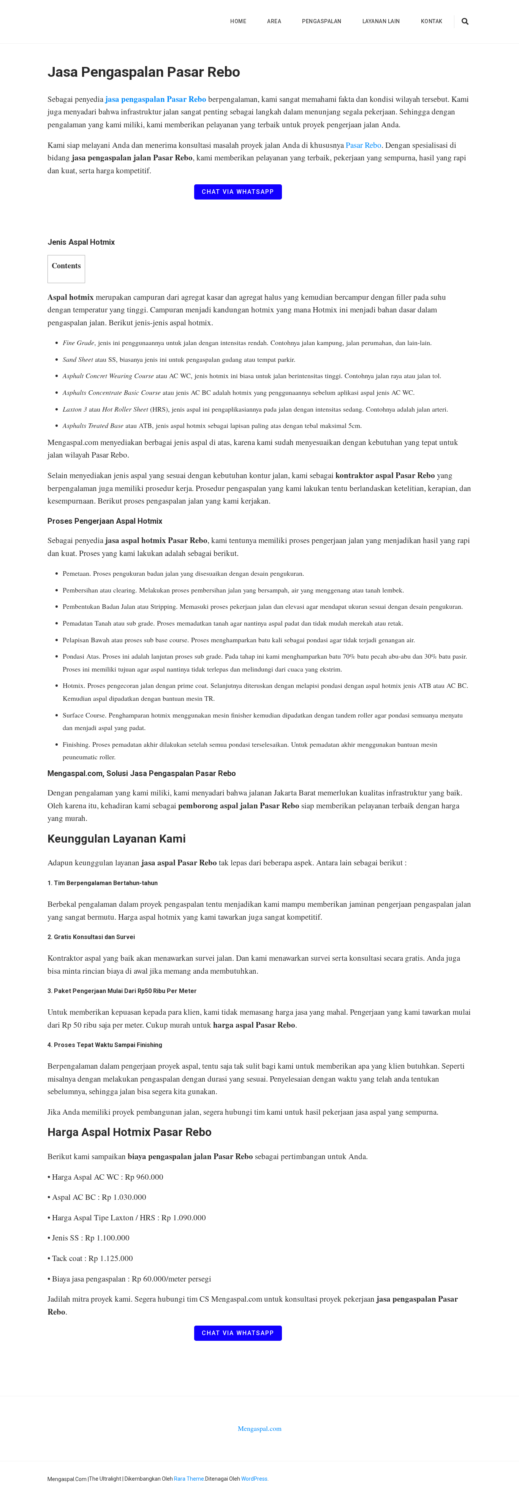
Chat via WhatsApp (238, 191)
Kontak (432, 21)
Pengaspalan (322, 21)
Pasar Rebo (363, 144)
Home (238, 21)
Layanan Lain (381, 21)
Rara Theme (189, 1479)
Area (274, 21)
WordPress (254, 1479)
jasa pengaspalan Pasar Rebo (155, 99)
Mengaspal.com (260, 1428)
